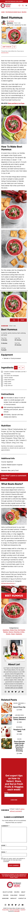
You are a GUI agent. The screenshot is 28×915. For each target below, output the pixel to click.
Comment (5, 826)
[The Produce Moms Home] (6, 5)
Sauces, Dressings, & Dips (16, 632)
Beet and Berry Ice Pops (16, 103)
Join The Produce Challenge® (14, 1)
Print (22, 320)
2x (19, 367)
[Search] (23, 5)
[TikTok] (19, 691)
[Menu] (26, 5)
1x (15, 367)
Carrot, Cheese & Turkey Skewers (19, 718)
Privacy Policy (5, 909)
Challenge (13, 895)
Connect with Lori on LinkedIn (14, 687)
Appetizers (6, 630)
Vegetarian (19, 634)
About (23, 892)
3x (23, 367)
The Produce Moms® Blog (13, 12)
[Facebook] (12, 691)
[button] (2, 326)
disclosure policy (5, 52)
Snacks (8, 634)
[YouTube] (22, 691)
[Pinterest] (9, 691)
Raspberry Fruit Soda (19, 730)
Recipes (24, 12)
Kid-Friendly (21, 630)
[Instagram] (5, 691)
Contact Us (22, 898)
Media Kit (13, 898)
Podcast (22, 895)
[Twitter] (15, 691)
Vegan (13, 634)
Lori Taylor (11, 21)
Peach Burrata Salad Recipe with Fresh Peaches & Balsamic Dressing (19, 746)
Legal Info (23, 909)
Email (7, 793)
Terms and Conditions (15, 909)
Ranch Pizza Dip (19, 707)
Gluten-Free (13, 630)
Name (3, 845)
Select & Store (8, 892)
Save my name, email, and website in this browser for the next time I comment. (14, 860)
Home (3, 12)
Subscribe (14, 800)
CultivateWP (17, 911)
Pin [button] (14, 320)
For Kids (5, 895)
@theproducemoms (7, 583)
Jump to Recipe (6, 46)
